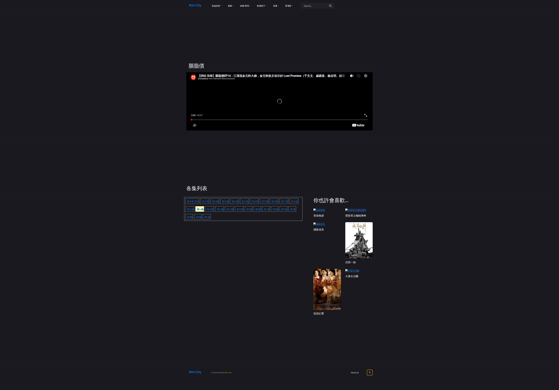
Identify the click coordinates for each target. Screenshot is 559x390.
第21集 (245, 201)
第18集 (274, 201)
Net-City (228, 372)
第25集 (205, 201)
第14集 (200, 209)
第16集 (294, 201)
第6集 (275, 209)
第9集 (249, 209)
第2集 (199, 217)
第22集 (235, 201)
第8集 (258, 209)
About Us (355, 372)
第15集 (190, 209)
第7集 (267, 209)
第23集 (225, 201)
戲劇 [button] (230, 6)
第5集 (284, 209)
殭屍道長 (318, 229)
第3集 (190, 217)
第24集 (215, 201)
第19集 (264, 201)
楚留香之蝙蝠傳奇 (355, 215)
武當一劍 (350, 262)
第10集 (240, 209)
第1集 (207, 217)
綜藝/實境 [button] (244, 6)
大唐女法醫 (351, 276)
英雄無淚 (318, 215)
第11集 (230, 209)
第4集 (293, 209)
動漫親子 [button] (261, 6)
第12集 (220, 209)
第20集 (255, 201)
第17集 (284, 201)
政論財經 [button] (216, 6)
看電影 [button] (288, 6)
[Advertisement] (279, 42)
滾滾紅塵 (318, 313)
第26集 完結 (193, 201)
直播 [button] (275, 6)
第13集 (210, 209)
